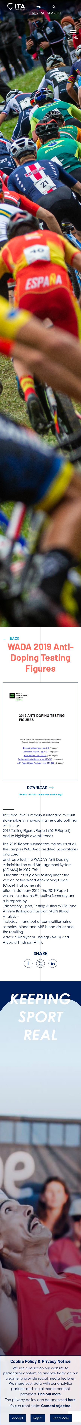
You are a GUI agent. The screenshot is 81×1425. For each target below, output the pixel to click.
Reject (37, 1418)
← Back (11, 638)
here (72, 1400)
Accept (17, 1418)
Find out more (49, 1394)
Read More (61, 1418)
